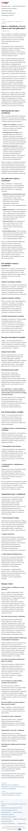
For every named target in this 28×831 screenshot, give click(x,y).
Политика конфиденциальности (9, 810)
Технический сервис (6, 11)
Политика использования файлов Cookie (11, 807)
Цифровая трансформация (8, 13)
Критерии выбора (6, 6)
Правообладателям (6, 812)
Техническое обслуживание (8, 823)
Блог (2, 801)
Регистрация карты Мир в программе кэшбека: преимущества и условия (11, 793)
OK (19, 829)
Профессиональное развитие (9, 8)
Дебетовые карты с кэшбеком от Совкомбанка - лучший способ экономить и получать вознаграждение (13, 785)
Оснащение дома (21, 823)
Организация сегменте (7, 15)
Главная (3, 19)
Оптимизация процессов (18, 6)
